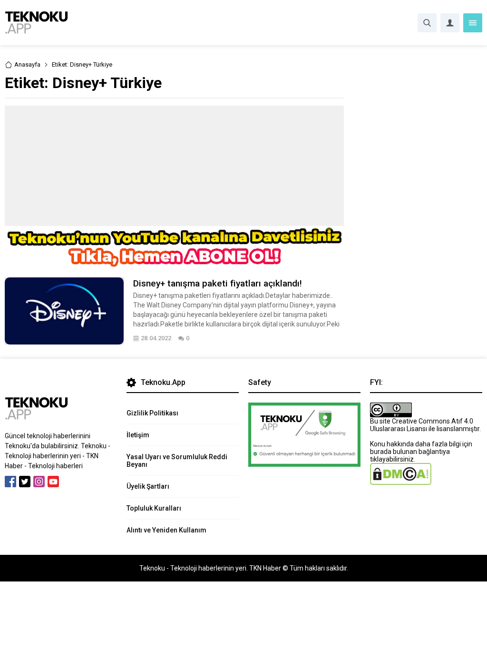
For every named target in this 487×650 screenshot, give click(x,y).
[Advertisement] (174, 165)
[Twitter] (24, 481)
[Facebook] (10, 481)
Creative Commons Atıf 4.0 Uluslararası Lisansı (421, 425)
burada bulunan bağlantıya (410, 451)
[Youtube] (53, 481)
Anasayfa (27, 64)
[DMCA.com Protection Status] (400, 481)
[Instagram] (39, 481)
